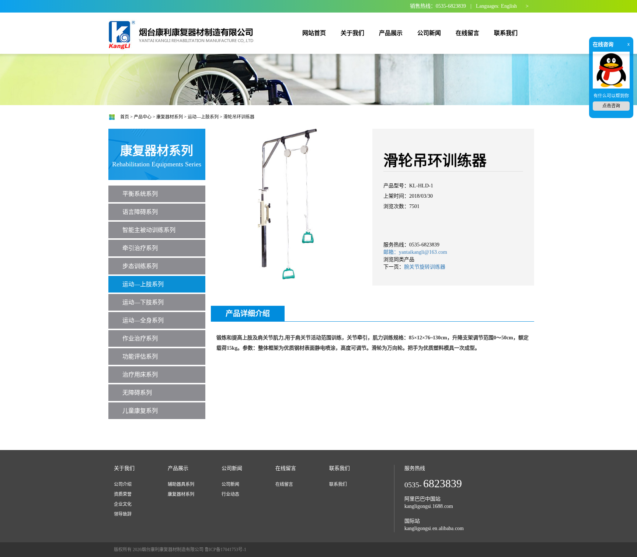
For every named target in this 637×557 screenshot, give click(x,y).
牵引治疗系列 (140, 248)
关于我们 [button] (352, 33)
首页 (124, 117)
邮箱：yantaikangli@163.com (415, 252)
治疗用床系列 (140, 374)
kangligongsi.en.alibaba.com (434, 528)
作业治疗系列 (140, 338)
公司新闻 (230, 484)
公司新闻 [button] (429, 33)
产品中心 (143, 117)
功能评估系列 (140, 356)
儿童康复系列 (140, 411)
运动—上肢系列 (203, 117)
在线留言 (284, 484)
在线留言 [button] (467, 33)
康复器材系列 (169, 117)
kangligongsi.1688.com (428, 506)
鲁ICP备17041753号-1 (225, 549)
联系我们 (338, 484)
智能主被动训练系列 (148, 230)
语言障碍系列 (140, 212)
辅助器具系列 (181, 484)
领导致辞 (123, 514)
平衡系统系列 (140, 194)
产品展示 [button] (391, 33)
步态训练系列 (140, 266)
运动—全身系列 (143, 320)
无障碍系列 (137, 393)
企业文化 (123, 504)
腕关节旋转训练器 (424, 267)
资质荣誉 (123, 494)
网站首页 (314, 33)
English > (515, 6)
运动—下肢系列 (143, 302)
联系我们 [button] (506, 33)
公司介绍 (123, 484)
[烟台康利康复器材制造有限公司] (182, 33)
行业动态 (230, 494)
